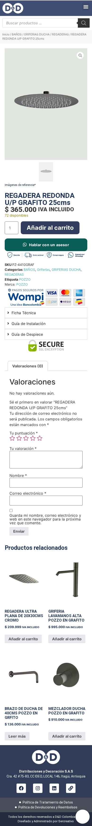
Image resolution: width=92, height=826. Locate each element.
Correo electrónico (27, 493)
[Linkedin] (54, 788)
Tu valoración (23, 448)
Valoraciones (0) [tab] (27, 366)
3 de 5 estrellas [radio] (26, 438)
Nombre (18, 475)
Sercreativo (66, 821)
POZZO (25, 279)
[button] (86, 7)
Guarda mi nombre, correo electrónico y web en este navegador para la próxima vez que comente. (45, 519)
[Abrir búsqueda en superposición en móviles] (46, 23)
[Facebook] (21, 788)
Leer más (17, 736)
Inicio (5, 34)
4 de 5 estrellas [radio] (33, 438)
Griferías (43, 270)
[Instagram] (37, 788)
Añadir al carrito (50, 227)
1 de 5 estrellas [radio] (12, 438)
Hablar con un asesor (49, 244)
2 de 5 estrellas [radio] (19, 438)
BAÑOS (17, 34)
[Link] (70, 788)
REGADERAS (60, 34)
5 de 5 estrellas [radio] (39, 438)
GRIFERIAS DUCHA (37, 34)
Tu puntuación (23, 433)
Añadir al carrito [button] (23, 639)
